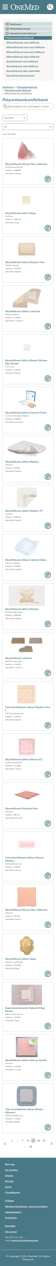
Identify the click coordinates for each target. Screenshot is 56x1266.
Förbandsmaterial (27, 87)
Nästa (50, 1144)
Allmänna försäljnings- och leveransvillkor (26, 1206)
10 (38, 1140)
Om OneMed (11, 1170)
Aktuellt (9, 1175)
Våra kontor (11, 1231)
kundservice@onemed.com (24, 1240)
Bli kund (9, 1181)
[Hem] (24, 7)
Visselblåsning (12, 1192)
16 (30, 1146)
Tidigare (6, 1144)
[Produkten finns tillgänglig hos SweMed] (48, 179)
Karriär (8, 1186)
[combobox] (14, 118)
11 (44, 1140)
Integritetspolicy (13, 1212)
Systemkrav (11, 1217)
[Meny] (5, 7)
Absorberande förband (18, 90)
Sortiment (8, 87)
